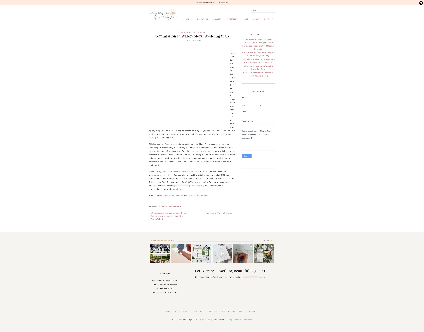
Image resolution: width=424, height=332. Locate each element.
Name (245, 97)
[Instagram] (264, 240)
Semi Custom (228, 311)
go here (178, 189)
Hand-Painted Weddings (169, 195)
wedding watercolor (173, 206)
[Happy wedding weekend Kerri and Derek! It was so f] (222, 253)
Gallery (217, 19)
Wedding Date (248, 121)
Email (245, 111)
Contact (268, 19)
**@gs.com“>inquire (187, 186)
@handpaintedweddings (163, 241)
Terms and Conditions (243, 320)
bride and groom (159, 206)
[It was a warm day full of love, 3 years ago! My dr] (160, 253)
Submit (246, 156)
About (256, 19)
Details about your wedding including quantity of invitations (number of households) (257, 134)
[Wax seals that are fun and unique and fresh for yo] (181, 253)
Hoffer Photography (199, 195)
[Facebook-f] (271, 240)
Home (189, 19)
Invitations (202, 19)
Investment (233, 19)
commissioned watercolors (174, 171)
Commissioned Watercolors (192, 32)
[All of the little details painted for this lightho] (243, 253)
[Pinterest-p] (268, 240)
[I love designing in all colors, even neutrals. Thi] (201, 253)
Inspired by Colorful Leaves (219, 213)
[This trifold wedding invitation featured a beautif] (264, 253)
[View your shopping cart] (421, 3)
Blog (245, 19)
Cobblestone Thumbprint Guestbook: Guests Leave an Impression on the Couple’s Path (168, 216)
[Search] (272, 10)
